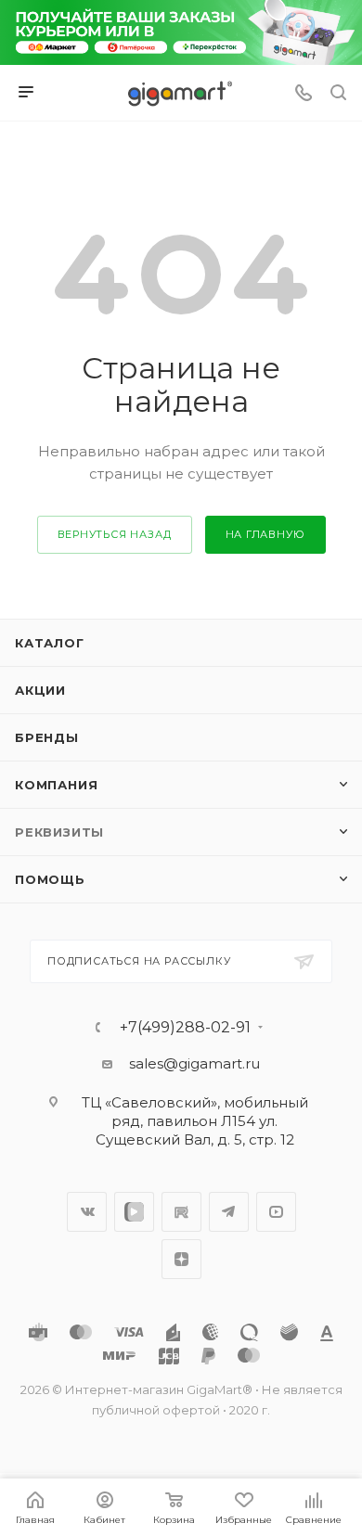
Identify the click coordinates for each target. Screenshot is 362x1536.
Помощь (50, 879)
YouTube (276, 1212)
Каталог (49, 642)
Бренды (47, 737)
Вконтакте (87, 1212)
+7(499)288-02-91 (185, 1027)
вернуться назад (115, 534)
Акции (40, 690)
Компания (56, 784)
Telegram (229, 1212)
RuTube (181, 1212)
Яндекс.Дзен (181, 1259)
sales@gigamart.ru (194, 1063)
